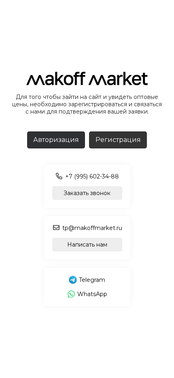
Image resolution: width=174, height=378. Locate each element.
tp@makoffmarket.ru (92, 228)
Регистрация (118, 140)
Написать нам (87, 244)
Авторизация (56, 140)
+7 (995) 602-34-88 (92, 176)
